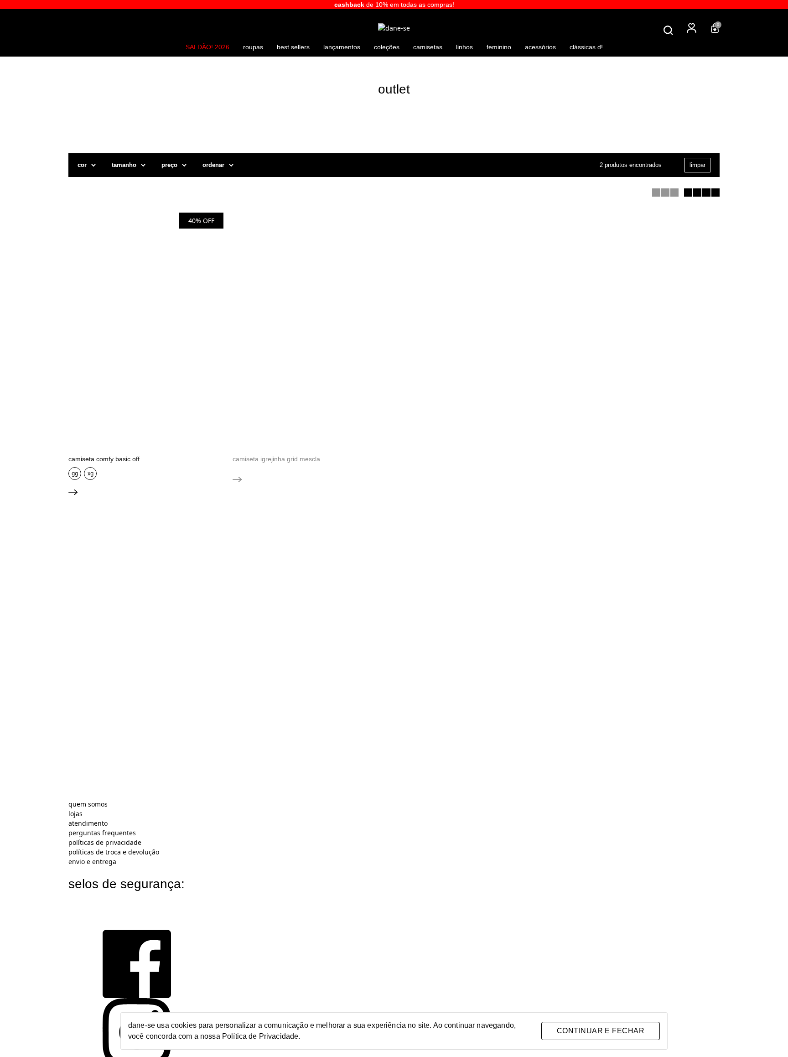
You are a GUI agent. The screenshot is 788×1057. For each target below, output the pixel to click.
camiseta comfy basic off (104, 459)
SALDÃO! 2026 (207, 47)
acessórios (540, 47)
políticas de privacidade (104, 842)
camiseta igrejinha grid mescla (276, 459)
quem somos (88, 804)
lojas (75, 813)
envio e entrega (92, 861)
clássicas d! (586, 47)
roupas (253, 47)
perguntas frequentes (102, 832)
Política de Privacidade (260, 1036)
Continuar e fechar (600, 1031)
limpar (697, 164)
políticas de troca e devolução (113, 852)
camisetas (427, 47)
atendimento (88, 823)
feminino (499, 47)
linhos (464, 47)
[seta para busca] (714, 40)
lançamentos (341, 47)
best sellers (293, 47)
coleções (386, 47)
